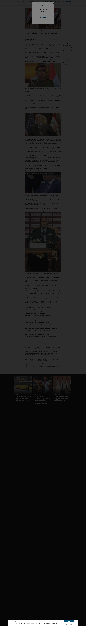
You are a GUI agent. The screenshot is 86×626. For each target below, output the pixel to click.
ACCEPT (69, 621)
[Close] (77, 623)
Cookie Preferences (69, 624)
